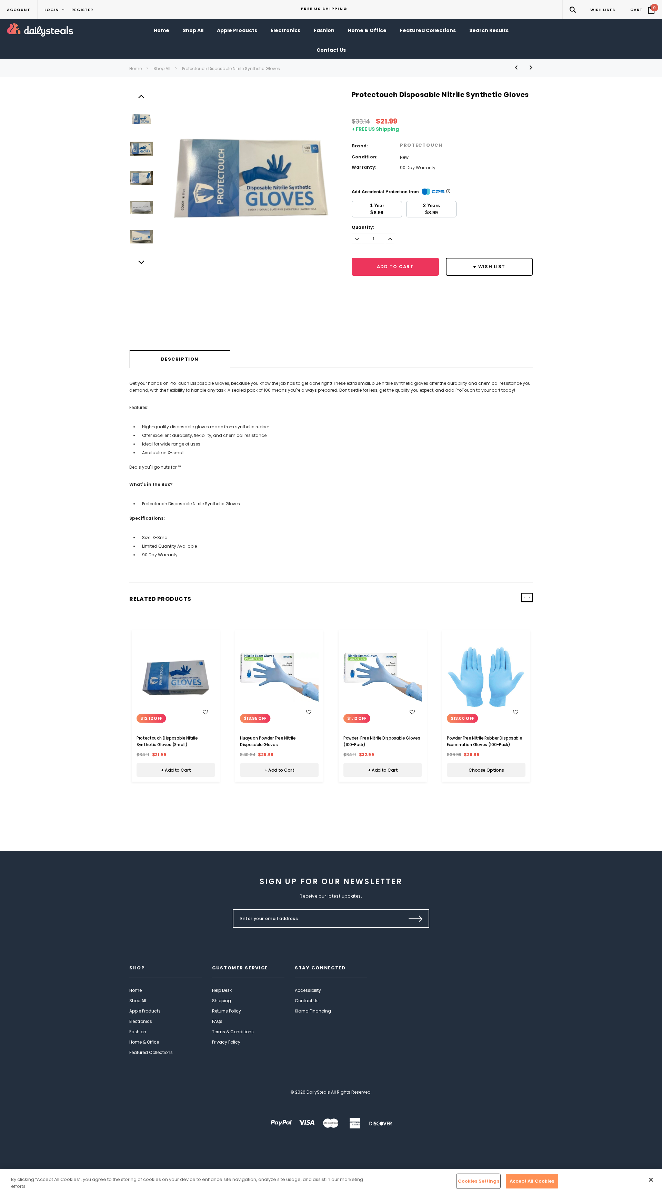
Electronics (140, 1021)
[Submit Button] (416, 918)
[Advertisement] (331, 332)
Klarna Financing (313, 1011)
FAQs (217, 1021)
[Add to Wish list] (205, 712)
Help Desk (222, 990)
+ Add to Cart (176, 770)
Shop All (161, 68)
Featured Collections (151, 1052)
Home (135, 68)
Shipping (221, 1001)
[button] (572, 9)
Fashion (137, 1032)
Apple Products (145, 1011)
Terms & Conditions (233, 1032)
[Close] (651, 1179)
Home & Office (144, 1042)
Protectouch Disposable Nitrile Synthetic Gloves (231, 68)
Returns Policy (226, 1011)
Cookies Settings (478, 1181)
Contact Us (307, 1001)
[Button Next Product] (528, 67)
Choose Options (486, 770)
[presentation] (524, 597)
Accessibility (308, 990)
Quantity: (363, 227)
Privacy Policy (226, 1042)
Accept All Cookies (532, 1181)
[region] (331, 1181)
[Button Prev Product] (518, 67)
